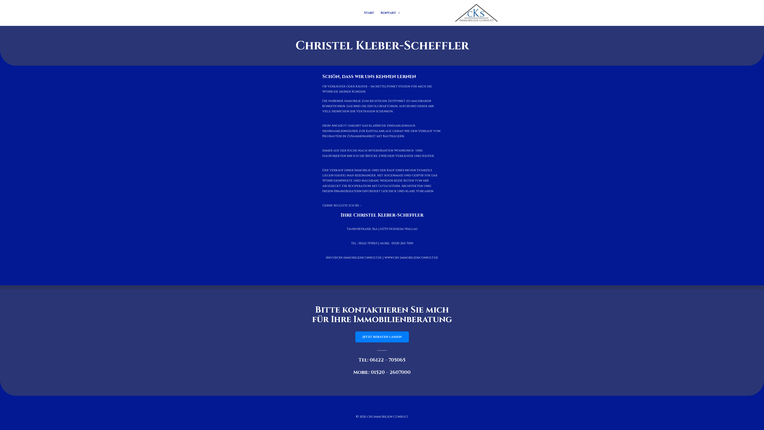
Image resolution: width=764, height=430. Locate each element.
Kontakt (388, 13)
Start (369, 13)
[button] (398, 13)
